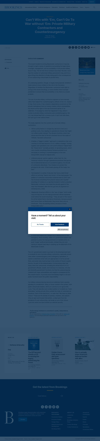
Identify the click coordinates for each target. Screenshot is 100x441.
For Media (78, 1)
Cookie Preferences (72, 427)
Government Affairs (88, 429)
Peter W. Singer (50, 36)
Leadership (70, 415)
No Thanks (40, 224)
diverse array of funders (48, 314)
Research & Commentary (59, 1)
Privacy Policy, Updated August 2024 (14, 439)
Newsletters (70, 1)
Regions (87, 7)
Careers (69, 417)
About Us (84, 1)
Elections (62, 7)
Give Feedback (59, 224)
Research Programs (45, 1)
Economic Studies (56, 419)
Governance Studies (57, 417)
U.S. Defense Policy (83, 86)
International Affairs (31, 7)
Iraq (80, 89)
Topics (81, 7)
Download (9, 62)
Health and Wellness (72, 7)
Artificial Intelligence (44, 7)
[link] (17, 345)
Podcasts (85, 424)
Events (37, 1)
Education (55, 7)
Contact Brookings (72, 424)
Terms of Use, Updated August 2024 (33, 439)
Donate (92, 1)
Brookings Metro (56, 429)
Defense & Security (84, 83)
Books (84, 422)
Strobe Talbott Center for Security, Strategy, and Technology (85, 99)
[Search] (94, 7)
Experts (31, 1)
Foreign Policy (82, 94)
